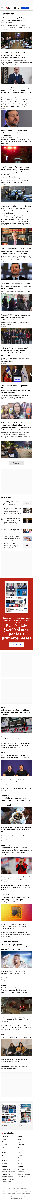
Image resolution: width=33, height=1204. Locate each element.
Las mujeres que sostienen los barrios (16, 1037)
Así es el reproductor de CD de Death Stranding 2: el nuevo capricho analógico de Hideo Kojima (15, 900)
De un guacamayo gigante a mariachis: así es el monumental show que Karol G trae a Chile (16, 947)
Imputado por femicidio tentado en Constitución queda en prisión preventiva (14, 738)
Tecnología (5, 895)
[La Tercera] (9, 1124)
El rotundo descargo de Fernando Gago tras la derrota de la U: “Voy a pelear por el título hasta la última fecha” (16, 879)
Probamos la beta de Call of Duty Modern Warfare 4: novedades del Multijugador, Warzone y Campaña (14, 926)
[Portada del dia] (16, 612)
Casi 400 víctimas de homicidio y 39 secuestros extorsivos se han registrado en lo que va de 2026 (15, 55)
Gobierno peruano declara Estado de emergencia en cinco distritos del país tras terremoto (14, 1019)
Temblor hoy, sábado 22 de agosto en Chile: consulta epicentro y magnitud (11, 502)
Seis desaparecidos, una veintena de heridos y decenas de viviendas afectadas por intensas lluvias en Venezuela (15, 991)
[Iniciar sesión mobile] (31, 8)
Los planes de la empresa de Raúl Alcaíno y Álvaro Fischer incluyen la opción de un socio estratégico (15, 782)
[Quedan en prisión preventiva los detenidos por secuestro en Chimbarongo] (16, 154)
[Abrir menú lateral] (2, 8)
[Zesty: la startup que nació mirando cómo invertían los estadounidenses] (16, 768)
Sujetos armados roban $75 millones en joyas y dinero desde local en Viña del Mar (16, 712)
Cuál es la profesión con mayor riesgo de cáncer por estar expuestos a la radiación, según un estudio (16, 829)
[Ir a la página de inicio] (13, 8)
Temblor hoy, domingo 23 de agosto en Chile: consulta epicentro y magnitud (12, 545)
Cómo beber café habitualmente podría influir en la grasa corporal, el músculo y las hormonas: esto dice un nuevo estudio (13, 511)
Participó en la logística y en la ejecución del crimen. (15, 291)
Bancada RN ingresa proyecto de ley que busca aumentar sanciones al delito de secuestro (15, 317)
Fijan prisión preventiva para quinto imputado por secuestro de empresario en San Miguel (16, 286)
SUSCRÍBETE (16, 645)
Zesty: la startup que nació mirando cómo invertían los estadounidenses (15, 756)
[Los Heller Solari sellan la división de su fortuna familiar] (27, 531)
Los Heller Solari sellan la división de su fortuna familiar (13, 530)
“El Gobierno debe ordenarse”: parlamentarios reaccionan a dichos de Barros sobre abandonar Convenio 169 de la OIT (12, 522)
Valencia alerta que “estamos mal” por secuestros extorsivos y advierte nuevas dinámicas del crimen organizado (16, 351)
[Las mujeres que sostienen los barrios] (16, 1047)
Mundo (3, 985)
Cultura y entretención (9, 942)
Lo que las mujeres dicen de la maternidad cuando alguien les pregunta (14, 1061)
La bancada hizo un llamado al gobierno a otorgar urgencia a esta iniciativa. (15, 323)
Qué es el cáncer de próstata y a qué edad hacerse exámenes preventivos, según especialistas (13, 538)
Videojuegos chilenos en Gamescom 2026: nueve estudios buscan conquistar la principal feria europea (15, 935)
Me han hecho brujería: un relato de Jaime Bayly (14, 979)
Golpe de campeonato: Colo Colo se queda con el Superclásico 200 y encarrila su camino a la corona (16, 887)
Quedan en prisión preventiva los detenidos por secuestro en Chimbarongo (14, 133)
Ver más (16, 463)
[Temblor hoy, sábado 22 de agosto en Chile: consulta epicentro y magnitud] (27, 503)
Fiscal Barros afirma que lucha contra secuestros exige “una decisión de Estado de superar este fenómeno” (16, 251)
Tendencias (5, 795)
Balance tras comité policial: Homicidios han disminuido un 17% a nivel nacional (15, 20)
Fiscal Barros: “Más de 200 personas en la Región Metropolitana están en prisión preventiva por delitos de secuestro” (15, 170)
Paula (3, 1035)
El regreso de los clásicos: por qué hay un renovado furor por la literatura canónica (14, 972)
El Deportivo (5, 845)
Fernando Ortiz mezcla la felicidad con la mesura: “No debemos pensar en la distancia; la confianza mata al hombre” (16, 851)
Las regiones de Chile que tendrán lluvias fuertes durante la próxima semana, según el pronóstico (15, 838)
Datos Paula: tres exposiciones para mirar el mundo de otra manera (15, 1067)
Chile (3, 707)
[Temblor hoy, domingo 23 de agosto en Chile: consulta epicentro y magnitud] (27, 545)
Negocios (4, 752)
